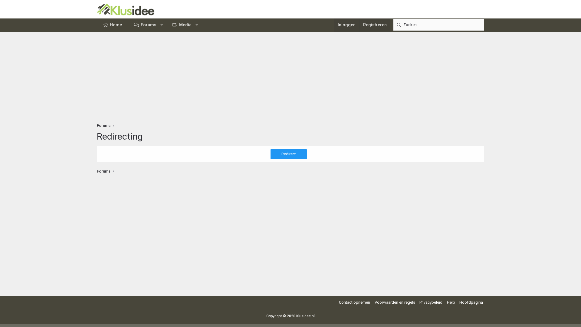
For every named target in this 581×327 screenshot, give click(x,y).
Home (116, 24)
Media (185, 24)
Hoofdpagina (471, 302)
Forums (148, 24)
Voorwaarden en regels (395, 302)
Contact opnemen (354, 302)
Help (451, 302)
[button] (161, 25)
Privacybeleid (430, 302)
